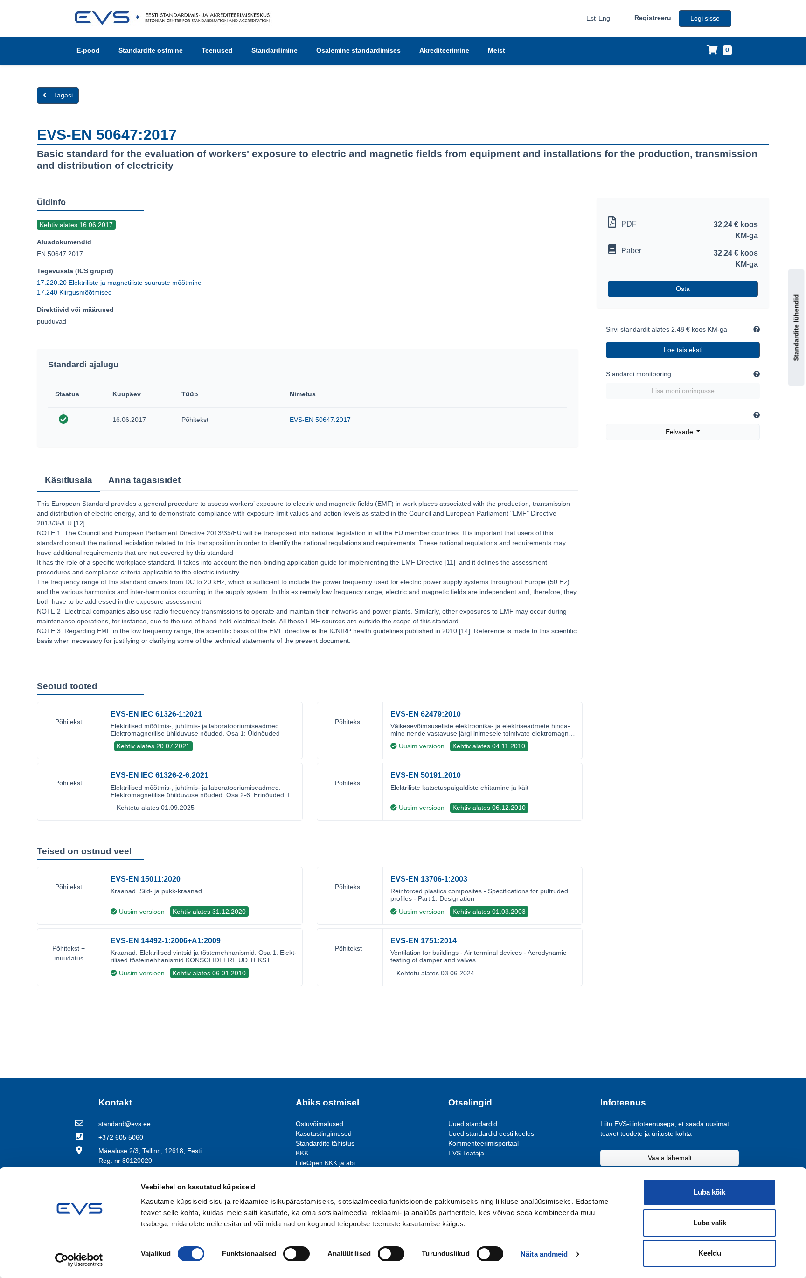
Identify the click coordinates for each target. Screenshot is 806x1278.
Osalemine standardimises (358, 50)
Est (591, 18)
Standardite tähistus (325, 1143)
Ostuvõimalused (319, 1123)
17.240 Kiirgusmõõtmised (74, 292)
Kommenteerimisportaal (483, 1143)
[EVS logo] (175, 18)
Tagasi (63, 95)
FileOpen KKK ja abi (325, 1163)
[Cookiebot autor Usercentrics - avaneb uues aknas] (79, 1260)
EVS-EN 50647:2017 (320, 419)
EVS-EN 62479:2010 (425, 714)
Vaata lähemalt (670, 1157)
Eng (604, 18)
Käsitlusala (68, 480)
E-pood (88, 50)
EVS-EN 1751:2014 (423, 941)
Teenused (217, 50)
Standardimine (274, 50)
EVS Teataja (466, 1153)
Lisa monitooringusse (683, 390)
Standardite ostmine (150, 50)
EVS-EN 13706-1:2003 (428, 879)
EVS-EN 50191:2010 (425, 775)
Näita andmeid (544, 1254)
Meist (496, 50)
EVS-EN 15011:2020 (146, 879)
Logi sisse (705, 18)
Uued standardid (472, 1123)
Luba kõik (709, 1192)
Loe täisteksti (683, 349)
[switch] (296, 1253)
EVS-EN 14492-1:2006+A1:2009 (166, 941)
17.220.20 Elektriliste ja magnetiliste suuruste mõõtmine (119, 282)
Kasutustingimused (324, 1133)
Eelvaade (680, 431)
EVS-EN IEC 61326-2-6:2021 (159, 775)
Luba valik (709, 1223)
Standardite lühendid (796, 327)
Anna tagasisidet (144, 480)
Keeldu (709, 1253)
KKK (302, 1153)
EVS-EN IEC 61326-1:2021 (156, 714)
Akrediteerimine (444, 50)
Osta (683, 288)
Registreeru (652, 17)
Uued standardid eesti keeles (491, 1133)
